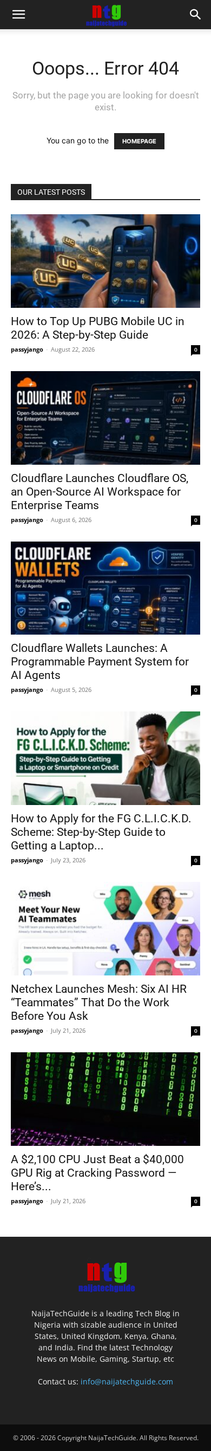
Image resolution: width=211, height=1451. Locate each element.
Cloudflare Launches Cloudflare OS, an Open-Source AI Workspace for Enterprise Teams (99, 492)
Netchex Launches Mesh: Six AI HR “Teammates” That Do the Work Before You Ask (99, 1002)
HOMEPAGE (139, 141)
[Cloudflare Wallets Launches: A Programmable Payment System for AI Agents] (105, 588)
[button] (18, 14)
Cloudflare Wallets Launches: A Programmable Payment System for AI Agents (100, 662)
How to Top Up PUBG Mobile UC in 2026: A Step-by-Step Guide (97, 328)
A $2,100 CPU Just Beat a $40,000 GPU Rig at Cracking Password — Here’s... (97, 1173)
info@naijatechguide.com (127, 1381)
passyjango (27, 349)
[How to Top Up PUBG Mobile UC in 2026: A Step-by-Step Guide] (105, 261)
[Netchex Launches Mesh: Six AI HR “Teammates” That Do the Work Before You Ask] (105, 928)
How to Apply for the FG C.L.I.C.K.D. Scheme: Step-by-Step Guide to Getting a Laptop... (101, 832)
